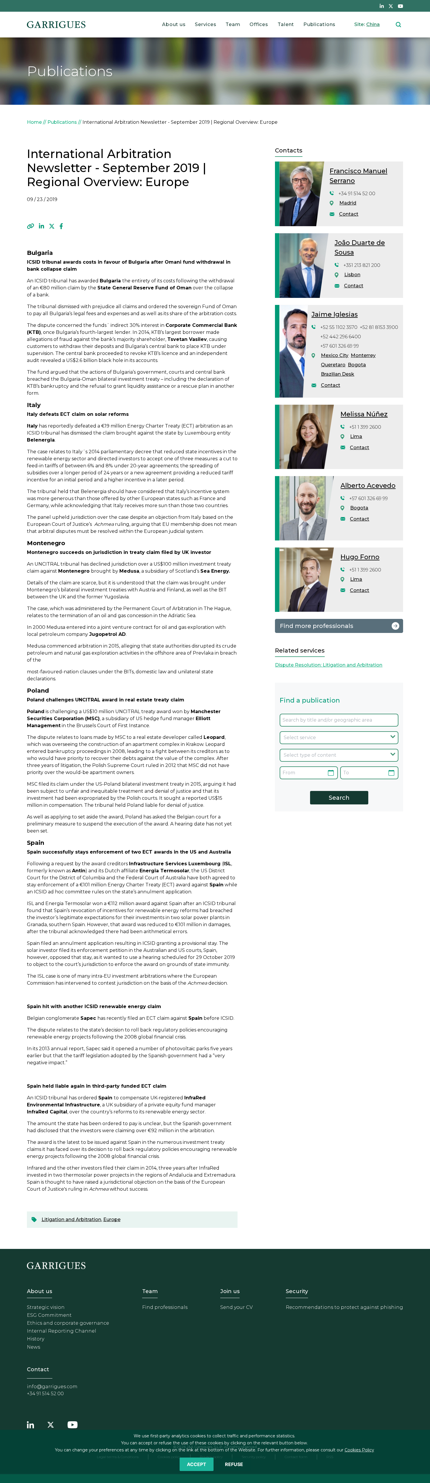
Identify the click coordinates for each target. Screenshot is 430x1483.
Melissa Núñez (364, 414)
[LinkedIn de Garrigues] (382, 5)
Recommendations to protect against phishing (344, 1307)
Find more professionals (316, 625)
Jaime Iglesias (335, 314)
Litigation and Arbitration (71, 1219)
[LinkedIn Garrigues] (30, 1424)
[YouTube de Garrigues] (400, 5)
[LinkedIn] (41, 226)
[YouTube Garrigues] (73, 1424)
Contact (348, 214)
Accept (196, 1464)
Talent (286, 24)
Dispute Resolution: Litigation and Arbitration (328, 665)
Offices (259, 24)
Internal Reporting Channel (61, 1331)
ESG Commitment (49, 1315)
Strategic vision (46, 1307)
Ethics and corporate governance (68, 1323)
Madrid (347, 203)
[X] (52, 226)
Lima (356, 436)
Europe (112, 1219)
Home (34, 122)
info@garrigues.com (52, 1386)
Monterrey (363, 355)
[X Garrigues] (50, 1424)
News (33, 1347)
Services (205, 24)
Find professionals (165, 1307)
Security (297, 1291)
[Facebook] (61, 226)
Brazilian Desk (337, 374)
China (373, 24)
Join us (230, 1291)
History (35, 1339)
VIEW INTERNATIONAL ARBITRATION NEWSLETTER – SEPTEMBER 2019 (150, 206)
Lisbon (352, 274)
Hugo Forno (359, 557)
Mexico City (334, 355)
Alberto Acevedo (367, 486)
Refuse (234, 1464)
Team (233, 24)
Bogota (357, 365)
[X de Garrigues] (390, 5)
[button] (30, 226)
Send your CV (236, 1307)
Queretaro (333, 365)
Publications (319, 24)
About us (173, 24)
